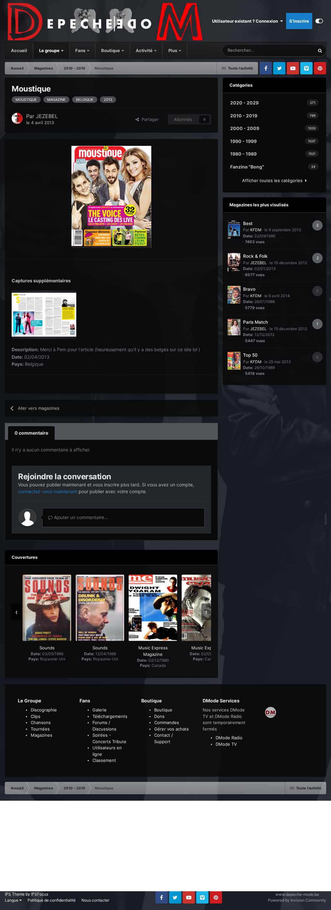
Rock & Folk (255, 256)
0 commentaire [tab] (31, 433)
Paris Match (255, 322)
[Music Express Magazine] (153, 608)
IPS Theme (15, 894)
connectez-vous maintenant (47, 491)
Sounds (47, 647)
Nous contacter (95, 900)
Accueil (19, 50)
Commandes (166, 722)
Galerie (99, 709)
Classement (104, 760)
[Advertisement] (165, 846)
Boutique (110, 50)
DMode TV (226, 744)
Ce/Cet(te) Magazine (286, 50)
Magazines (41, 735)
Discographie (44, 709)
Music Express (206, 647)
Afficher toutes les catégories (273, 180)
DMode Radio (229, 737)
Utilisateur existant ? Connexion (246, 21)
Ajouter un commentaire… (80, 517)
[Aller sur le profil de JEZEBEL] (17, 118)
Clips (35, 716)
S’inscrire (299, 21)
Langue (12, 900)
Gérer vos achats (171, 728)
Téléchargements (109, 716)
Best (247, 223)
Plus (173, 50)
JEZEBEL (47, 116)
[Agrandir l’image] (111, 196)
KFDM (256, 229)
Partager (149, 119)
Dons (159, 716)
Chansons (41, 722)
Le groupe (49, 50)
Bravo (249, 289)
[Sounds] (47, 608)
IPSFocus (39, 894)
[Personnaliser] (319, 21)
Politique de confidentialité (51, 900)
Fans (80, 50)
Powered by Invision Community (297, 900)
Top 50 (250, 355)
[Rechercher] (320, 50)
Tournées (40, 728)
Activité (144, 50)
